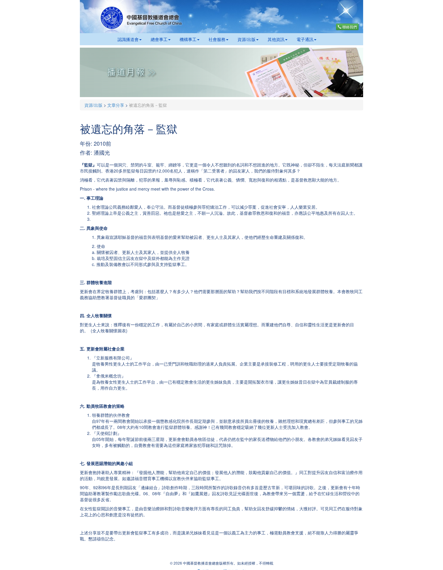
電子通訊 (305, 39)
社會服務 (217, 39)
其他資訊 (276, 39)
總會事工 (159, 39)
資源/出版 (246, 39)
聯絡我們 (349, 26)
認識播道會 (128, 39)
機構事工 (188, 39)
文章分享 (115, 105)
